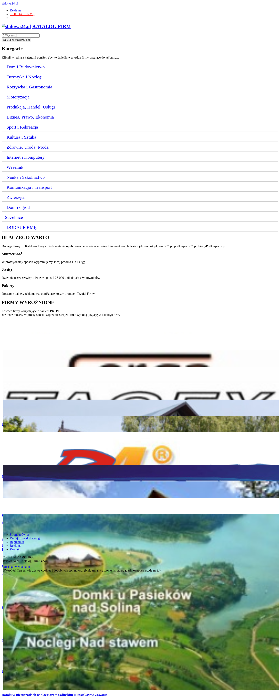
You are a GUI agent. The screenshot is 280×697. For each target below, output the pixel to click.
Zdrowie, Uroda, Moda (28, 147)
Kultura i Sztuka (21, 137)
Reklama (15, 10)
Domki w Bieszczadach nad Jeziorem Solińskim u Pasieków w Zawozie (54, 695)
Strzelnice (14, 217)
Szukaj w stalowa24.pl (16, 39)
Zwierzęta (16, 197)
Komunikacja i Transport (29, 187)
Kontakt (15, 549)
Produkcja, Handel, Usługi (31, 107)
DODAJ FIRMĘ (21, 227)
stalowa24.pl (10, 3)
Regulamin (17, 542)
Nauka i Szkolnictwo (26, 177)
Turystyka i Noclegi (25, 76)
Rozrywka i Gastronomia (29, 86)
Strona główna (19, 534)
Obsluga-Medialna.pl (16, 566)
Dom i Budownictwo (26, 66)
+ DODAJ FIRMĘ (22, 14)
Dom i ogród (18, 207)
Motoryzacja (18, 96)
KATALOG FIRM (51, 26)
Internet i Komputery (26, 157)
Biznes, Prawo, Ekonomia (30, 117)
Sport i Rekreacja (22, 127)
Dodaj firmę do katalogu (25, 538)
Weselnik (15, 167)
